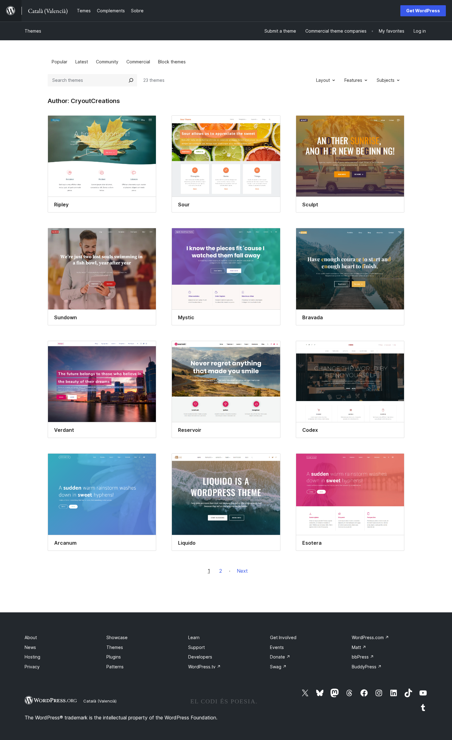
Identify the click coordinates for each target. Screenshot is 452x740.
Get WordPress (423, 10)
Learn (194, 637)
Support (196, 647)
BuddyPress (367, 666)
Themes (33, 31)
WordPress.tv (204, 666)
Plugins (113, 656)
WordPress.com (370, 637)
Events (277, 647)
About (31, 637)
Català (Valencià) (100, 700)
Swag (278, 666)
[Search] (131, 80)
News (30, 647)
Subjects (386, 80)
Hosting (32, 656)
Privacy (32, 666)
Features (353, 80)
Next (242, 571)
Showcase (117, 637)
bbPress (363, 656)
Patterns (115, 666)
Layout (323, 80)
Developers (200, 656)
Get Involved (283, 637)
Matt (359, 647)
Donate (280, 656)
